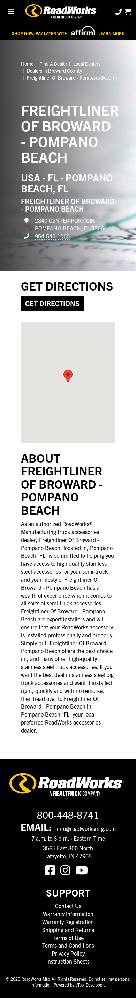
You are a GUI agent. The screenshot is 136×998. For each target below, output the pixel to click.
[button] (68, 376)
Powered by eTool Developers (79, 984)
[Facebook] (52, 869)
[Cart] (127, 12)
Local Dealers (86, 63)
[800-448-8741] (119, 12)
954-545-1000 (52, 235)
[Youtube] (83, 869)
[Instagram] (67, 869)
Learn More (111, 33)
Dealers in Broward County (54, 70)
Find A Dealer (53, 63)
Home (27, 63)
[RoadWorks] (62, 12)
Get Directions (52, 303)
